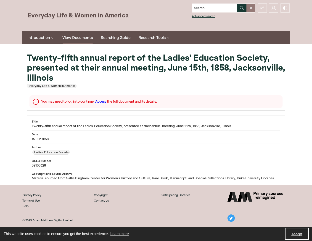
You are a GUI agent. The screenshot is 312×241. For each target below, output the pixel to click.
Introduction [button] (38, 37)
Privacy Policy (31, 195)
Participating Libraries (175, 195)
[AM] (255, 197)
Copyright (101, 195)
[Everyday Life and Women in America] (78, 16)
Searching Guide (116, 37)
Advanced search (203, 16)
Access (100, 101)
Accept (296, 234)
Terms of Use (31, 200)
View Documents (77, 37)
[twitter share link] (231, 218)
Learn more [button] (119, 234)
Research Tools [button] (152, 37)
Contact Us (101, 200)
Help (25, 206)
